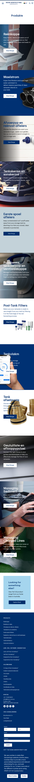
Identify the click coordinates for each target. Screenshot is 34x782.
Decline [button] (24, 776)
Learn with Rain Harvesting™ (10, 651)
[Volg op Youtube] (7, 706)
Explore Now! (17, 602)
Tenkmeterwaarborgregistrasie (11, 689)
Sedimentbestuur (7, 640)
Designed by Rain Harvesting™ (11, 657)
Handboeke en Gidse (8, 687)
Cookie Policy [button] (18, 770)
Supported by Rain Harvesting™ (11, 659)
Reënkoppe (6, 621)
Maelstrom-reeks (7, 624)
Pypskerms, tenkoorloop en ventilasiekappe (14, 635)
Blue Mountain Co (8, 715)
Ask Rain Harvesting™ (9, 654)
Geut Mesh (6, 718)
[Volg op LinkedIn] (4, 706)
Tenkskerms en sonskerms (10, 629)
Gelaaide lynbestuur (8, 643)
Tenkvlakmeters (7, 637)
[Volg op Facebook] (13, 706)
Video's (5, 681)
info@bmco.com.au (9, 699)
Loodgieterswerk (7, 720)
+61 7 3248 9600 (8, 697)
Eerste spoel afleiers (8, 632)
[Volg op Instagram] (10, 706)
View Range (10, 50)
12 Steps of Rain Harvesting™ (10, 668)
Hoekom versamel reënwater (10, 670)
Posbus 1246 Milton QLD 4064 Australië (10, 702)
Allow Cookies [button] (12, 776)
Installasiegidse (7, 684)
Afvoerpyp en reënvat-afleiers (10, 627)
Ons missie (6, 673)
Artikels (5, 676)
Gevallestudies (7, 679)
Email (8, 732)
